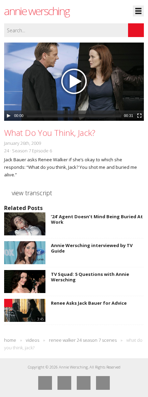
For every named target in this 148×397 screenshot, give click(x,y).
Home (10, 340)
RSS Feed (84, 383)
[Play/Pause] (8, 115)
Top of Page (103, 383)
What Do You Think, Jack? (49, 132)
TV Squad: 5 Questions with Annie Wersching (90, 277)
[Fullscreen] (139, 115)
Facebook (45, 383)
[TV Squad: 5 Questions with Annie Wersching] (24, 281)
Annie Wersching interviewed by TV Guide (92, 248)
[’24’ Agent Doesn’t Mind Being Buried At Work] (24, 223)
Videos (32, 340)
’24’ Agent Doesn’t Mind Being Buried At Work (97, 219)
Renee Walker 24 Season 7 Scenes (83, 340)
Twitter (64, 383)
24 (6, 151)
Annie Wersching (36, 10)
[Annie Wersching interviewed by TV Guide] (24, 252)
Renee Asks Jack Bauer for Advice (89, 303)
